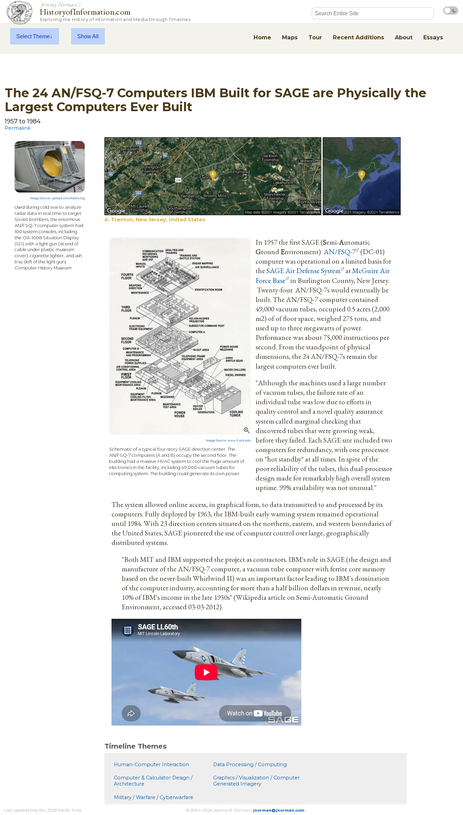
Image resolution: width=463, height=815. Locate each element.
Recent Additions (358, 37)
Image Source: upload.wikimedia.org (57, 198)
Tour (315, 37)
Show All (88, 36)
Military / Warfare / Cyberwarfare (153, 797)
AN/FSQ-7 (340, 251)
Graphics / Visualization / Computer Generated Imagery (256, 781)
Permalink (18, 128)
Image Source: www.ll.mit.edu (228, 440)
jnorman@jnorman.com (278, 810)
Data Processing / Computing (250, 764)
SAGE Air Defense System (303, 270)
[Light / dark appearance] (450, 10)
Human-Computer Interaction (151, 764)
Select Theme (33, 36)
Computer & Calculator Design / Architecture (153, 781)
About (403, 37)
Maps (290, 37)
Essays (433, 37)
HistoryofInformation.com (115, 11)
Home (262, 37)
